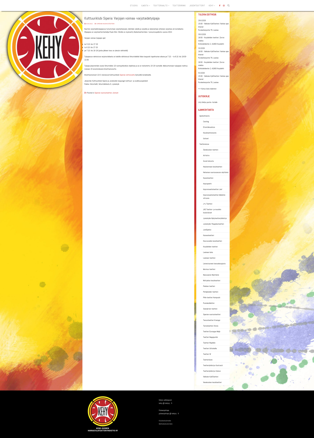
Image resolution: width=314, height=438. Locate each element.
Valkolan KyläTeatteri (210, 376)
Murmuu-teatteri (209, 269)
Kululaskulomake (165, 420)
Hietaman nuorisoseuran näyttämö (215, 172)
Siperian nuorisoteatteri (105, 24)
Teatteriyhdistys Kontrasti (213, 365)
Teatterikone (207, 359)
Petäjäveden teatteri (210, 292)
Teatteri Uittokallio (210, 348)
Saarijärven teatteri (210, 308)
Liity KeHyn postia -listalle (207, 102)
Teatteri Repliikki (209, 342)
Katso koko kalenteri (208, 88)
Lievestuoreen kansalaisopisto (214, 263)
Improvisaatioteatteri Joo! (212, 189)
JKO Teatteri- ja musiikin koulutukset (212, 211)
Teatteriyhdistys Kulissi (212, 371)
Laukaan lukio (208, 252)
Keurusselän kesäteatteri (212, 241)
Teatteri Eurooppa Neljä (211, 331)
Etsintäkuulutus (209, 127)
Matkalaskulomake (165, 424)
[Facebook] (219, 5)
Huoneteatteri (208, 178)
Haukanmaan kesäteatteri (212, 166)
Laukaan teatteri (209, 258)
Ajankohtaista (204, 116)
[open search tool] (228, 5)
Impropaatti (207, 183)
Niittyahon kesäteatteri (211, 280)
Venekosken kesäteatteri (212, 382)
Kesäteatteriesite (209, 133)
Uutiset (115, 92)
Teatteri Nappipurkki (210, 337)
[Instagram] (223, 5)
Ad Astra (206, 155)
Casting (206, 121)
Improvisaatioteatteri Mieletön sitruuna (214, 196)
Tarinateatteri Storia (210, 326)
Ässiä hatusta (208, 161)
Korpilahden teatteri (210, 246)
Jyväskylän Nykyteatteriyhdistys (215, 218)
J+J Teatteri (207, 203)
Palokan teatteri (209, 286)
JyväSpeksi (207, 229)
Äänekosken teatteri (210, 149)
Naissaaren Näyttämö (211, 275)
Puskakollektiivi (208, 303)
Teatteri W (207, 354)
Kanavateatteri (208, 235)
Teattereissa (204, 144)
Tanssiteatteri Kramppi (211, 320)
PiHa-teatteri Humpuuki (211, 297)
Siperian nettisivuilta (127, 75)
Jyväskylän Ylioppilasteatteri (213, 224)
